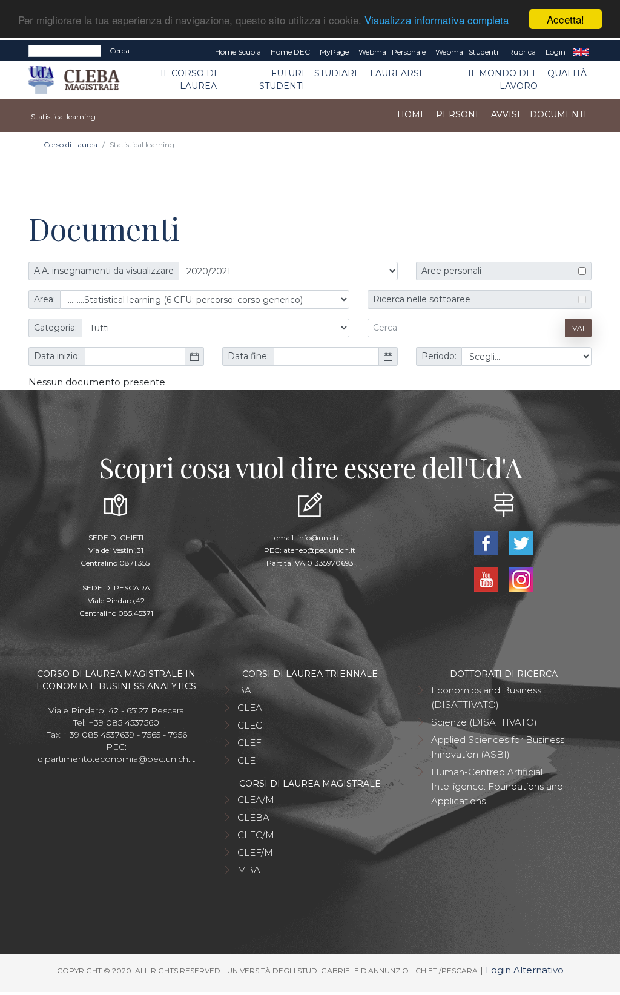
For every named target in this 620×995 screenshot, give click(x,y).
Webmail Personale (392, 51)
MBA (248, 870)
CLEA (249, 707)
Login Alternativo (525, 970)
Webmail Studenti (466, 51)
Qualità (567, 73)
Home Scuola (238, 51)
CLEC (249, 725)
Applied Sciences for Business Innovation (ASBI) (497, 747)
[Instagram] (521, 578)
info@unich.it (321, 537)
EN (581, 52)
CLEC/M (255, 835)
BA (244, 690)
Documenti (558, 114)
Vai (578, 327)
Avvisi (505, 114)
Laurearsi (396, 73)
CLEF (249, 743)
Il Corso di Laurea (188, 79)
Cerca (120, 50)
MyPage (334, 51)
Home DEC (290, 51)
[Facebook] (487, 542)
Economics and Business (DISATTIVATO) (486, 697)
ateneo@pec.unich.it (319, 550)
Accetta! (565, 19)
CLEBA (253, 817)
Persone (458, 114)
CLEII (249, 760)
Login (556, 51)
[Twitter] (521, 542)
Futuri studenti (282, 79)
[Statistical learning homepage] (29, 115)
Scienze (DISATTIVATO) (484, 722)
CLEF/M (255, 852)
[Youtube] (487, 578)
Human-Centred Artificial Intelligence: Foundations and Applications (497, 786)
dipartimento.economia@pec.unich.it (116, 758)
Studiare (337, 73)
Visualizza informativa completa (436, 19)
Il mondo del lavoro (503, 79)
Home (411, 114)
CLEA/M (255, 799)
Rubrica (522, 51)
